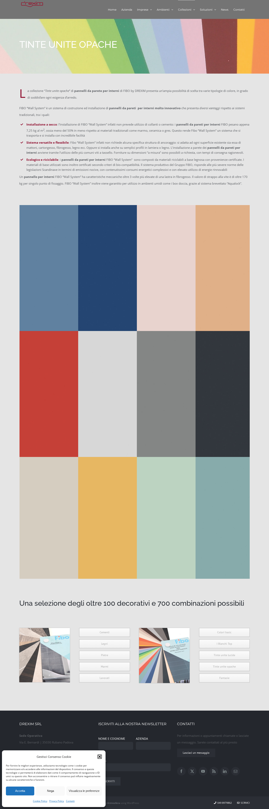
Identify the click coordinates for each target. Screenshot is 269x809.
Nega (50, 790)
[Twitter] (192, 771)
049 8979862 (224, 802)
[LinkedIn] (224, 771)
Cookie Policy (40, 801)
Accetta (20, 790)
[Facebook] (181, 771)
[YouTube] (203, 771)
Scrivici (244, 802)
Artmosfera (113, 803)
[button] (100, 757)
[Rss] (214, 771)
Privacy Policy (56, 801)
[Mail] (235, 771)
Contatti (70, 801)
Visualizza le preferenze (84, 790)
